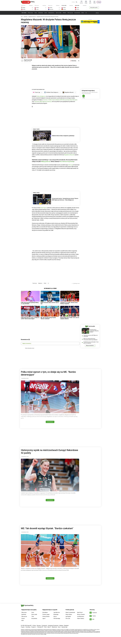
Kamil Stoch (79, 612)
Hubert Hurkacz (80, 618)
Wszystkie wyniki (93, 7)
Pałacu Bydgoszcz (41, 96)
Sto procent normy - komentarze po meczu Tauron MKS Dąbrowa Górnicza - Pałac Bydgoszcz (65, 199)
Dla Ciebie (24, 12)
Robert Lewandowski (70, 612)
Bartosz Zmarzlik (81, 614)
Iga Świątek (68, 616)
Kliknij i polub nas (45, 161)
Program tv (33, 627)
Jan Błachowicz (80, 616)
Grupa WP (29, 625)
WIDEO (64, 12)
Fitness (23, 618)
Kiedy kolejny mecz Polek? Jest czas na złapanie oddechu (69, 318)
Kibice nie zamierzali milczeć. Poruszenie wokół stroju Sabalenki (90, 339)
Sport (59, 627)
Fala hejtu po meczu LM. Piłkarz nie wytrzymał (91, 336)
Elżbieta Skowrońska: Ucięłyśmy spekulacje (63, 135)
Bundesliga (56, 614)
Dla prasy (39, 625)
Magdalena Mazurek (32, 16)
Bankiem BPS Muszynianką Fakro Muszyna (66, 99)
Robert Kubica (69, 614)
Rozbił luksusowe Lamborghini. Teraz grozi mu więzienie (91, 342)
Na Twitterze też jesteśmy (67, 161)
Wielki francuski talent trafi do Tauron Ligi (50, 303)
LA (86, 12)
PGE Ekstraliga (57, 618)
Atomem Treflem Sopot (49, 99)
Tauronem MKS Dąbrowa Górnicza (43, 101)
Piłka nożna (30, 12)
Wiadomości (54, 627)
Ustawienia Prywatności (53, 625)
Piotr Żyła (68, 618)
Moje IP (49, 627)
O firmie (34, 625)
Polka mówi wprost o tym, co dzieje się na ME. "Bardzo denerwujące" (30, 318)
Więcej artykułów (90, 345)
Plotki (45, 627)
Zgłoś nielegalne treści (29, 348)
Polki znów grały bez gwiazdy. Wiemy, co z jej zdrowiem (30, 303)
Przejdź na (25, 2)
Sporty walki (58, 12)
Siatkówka (40, 12)
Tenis (35, 12)
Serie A (55, 616)
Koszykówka (77, 12)
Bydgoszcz (40, 283)
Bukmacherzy (51, 12)
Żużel (45, 12)
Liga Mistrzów (57, 612)
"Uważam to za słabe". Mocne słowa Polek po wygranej (69, 303)
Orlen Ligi (70, 164)
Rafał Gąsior (44, 207)
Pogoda (22, 627)
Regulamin (66, 625)
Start (22, 16)
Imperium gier (64, 627)
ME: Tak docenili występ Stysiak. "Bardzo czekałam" (48, 318)
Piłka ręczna (70, 12)
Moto (82, 12)
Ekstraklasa (45, 612)
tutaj (45, 634)
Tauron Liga (34, 283)
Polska (45, 283)
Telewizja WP (40, 627)
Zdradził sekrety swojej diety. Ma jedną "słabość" (94, 330)
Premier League (45, 614)
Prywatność (44, 625)
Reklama (61, 625)
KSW (22, 620)
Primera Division (45, 616)
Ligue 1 (44, 618)
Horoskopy (28, 627)
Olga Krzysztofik (28, 60)
